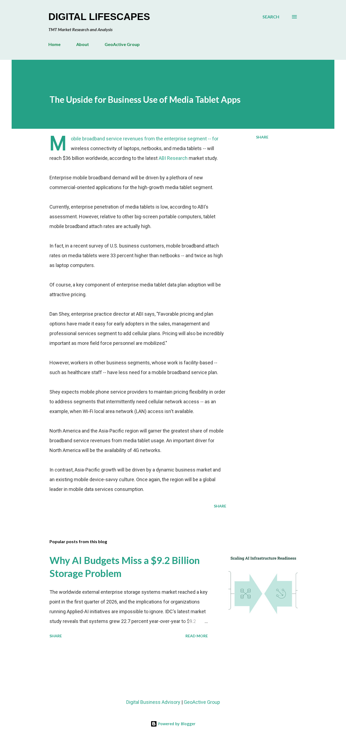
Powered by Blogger (176, 723)
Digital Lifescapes (99, 16)
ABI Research (173, 158)
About (82, 44)
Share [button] (262, 137)
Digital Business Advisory (153, 702)
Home (54, 44)
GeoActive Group (122, 44)
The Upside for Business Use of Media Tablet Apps (145, 99)
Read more (196, 636)
